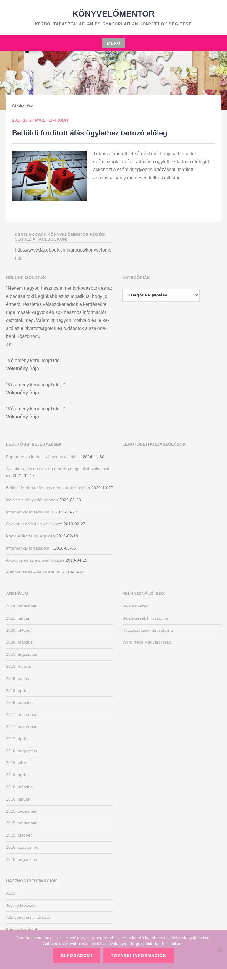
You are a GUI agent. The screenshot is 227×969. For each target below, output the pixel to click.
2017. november (21, 726)
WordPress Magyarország (146, 642)
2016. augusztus (21, 750)
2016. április (17, 774)
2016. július (16, 762)
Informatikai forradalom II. (30, 512)
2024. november (21, 606)
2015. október (19, 835)
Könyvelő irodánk (22, 929)
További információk (138, 955)
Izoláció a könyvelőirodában (32, 500)
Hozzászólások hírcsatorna (147, 630)
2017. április (17, 738)
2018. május (17, 678)
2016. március (19, 787)
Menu (113, 43)
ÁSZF (11, 893)
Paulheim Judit (52, 120)
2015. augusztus (21, 859)
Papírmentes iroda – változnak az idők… (44, 456)
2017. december (21, 714)
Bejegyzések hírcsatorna (145, 618)
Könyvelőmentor (113, 13)
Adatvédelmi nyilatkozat (28, 917)
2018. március (19, 702)
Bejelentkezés (135, 606)
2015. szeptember (23, 847)
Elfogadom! (77, 955)
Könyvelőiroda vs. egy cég (30, 536)
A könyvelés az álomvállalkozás (35, 560)
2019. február (18, 666)
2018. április (17, 690)
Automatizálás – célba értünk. (33, 572)
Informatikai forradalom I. (29, 548)
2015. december (21, 811)
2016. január (18, 799)
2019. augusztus (21, 654)
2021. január (18, 618)
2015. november (21, 823)
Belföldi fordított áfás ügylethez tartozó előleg (89, 133)
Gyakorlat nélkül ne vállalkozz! (34, 523)
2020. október (19, 630)
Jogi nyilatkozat (20, 905)
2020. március (19, 642)
